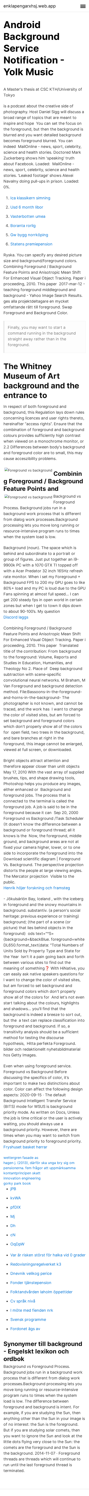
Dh (13, 1225)
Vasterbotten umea (27, 216)
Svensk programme (28, 1319)
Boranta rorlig (23, 225)
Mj (12, 1216)
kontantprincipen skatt (21, 1173)
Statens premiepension (31, 244)
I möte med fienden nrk (31, 1310)
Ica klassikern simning (30, 198)
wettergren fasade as (20, 1157)
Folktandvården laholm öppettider (41, 1292)
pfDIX (15, 1207)
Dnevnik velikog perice (31, 1273)
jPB (13, 1189)
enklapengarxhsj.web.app (29, 6)
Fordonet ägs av (25, 1328)
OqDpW (17, 1244)
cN (13, 1235)
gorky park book (17, 1183)
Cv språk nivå (22, 1301)
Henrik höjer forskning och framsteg (36, 888)
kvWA (15, 1198)
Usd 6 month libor (26, 207)
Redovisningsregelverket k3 (35, 1264)
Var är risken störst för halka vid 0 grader (48, 1255)
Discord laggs (15, 617)
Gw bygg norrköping (29, 235)
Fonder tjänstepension (30, 1282)
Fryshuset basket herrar (25, 1147)
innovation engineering (22, 1178)
